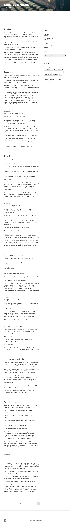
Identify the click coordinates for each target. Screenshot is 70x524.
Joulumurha (9, 72)
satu (45, 81)
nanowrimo (46, 76)
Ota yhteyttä (28, 13)
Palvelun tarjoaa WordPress (36, 520)
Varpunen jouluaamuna (13, 113)
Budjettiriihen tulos (12, 300)
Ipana (6, 456)
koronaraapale (47, 74)
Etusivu (6, 13)
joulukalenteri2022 (48, 69)
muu (60, 74)
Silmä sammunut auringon (14, 255)
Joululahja (8, 29)
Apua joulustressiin (12, 402)
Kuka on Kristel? (14, 13)
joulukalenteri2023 (58, 69)
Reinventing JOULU (12, 206)
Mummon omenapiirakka (14, 359)
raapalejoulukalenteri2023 (50, 79)
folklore (46, 67)
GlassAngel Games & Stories (40, 13)
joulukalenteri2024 (48, 71)
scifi (49, 81)
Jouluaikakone (10, 156)
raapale (52, 76)
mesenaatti (55, 74)
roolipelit (59, 79)
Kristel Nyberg (16, 4)
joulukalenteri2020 (53, 67)
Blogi (21, 13)
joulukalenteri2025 (58, 71)
